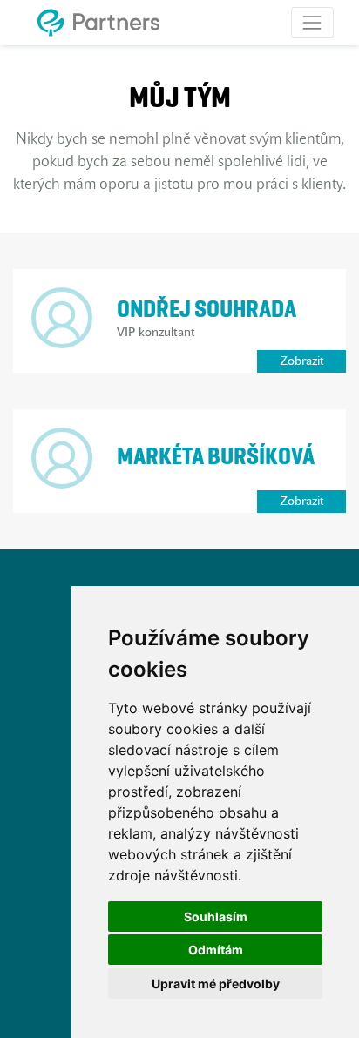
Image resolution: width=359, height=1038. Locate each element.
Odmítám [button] (215, 949)
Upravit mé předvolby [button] (216, 983)
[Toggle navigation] (312, 22)
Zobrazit (302, 361)
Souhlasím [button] (215, 916)
